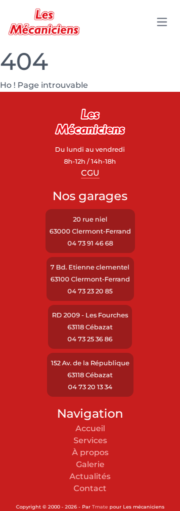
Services (90, 440)
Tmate (100, 507)
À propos (90, 452)
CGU (90, 173)
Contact (90, 488)
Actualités (90, 476)
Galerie (90, 464)
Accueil (90, 428)
